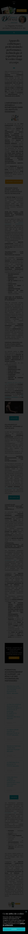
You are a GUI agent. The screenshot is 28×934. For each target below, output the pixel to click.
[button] (26, 911)
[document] (14, 467)
